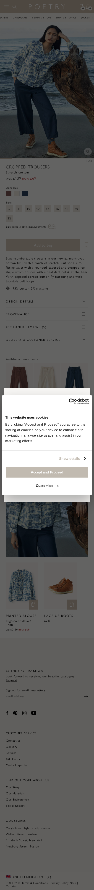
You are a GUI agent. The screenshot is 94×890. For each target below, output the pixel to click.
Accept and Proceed (47, 472)
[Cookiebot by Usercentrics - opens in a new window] (69, 401)
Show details (69, 458)
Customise (44, 486)
